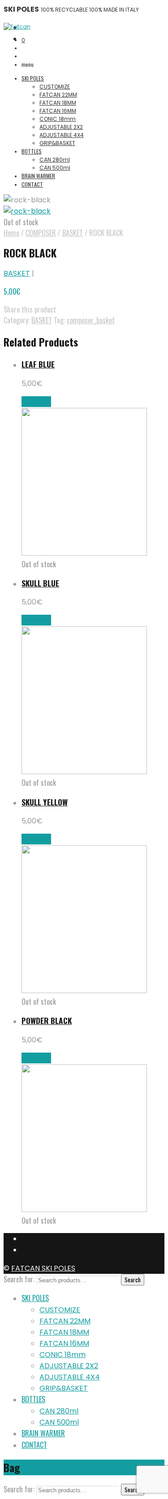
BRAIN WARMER (38, 176)
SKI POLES (33, 78)
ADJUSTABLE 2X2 (61, 127)
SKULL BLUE (40, 583)
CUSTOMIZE (54, 86)
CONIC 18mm (57, 119)
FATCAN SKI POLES (43, 1268)
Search (133, 1279)
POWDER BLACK (47, 1020)
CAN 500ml (54, 167)
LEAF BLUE (38, 364)
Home (11, 232)
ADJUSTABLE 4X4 (61, 135)
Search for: (19, 1279)
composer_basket (91, 320)
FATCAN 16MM (57, 111)
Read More (36, 401)
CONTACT (32, 184)
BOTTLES (32, 151)
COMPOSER (41, 232)
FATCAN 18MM (57, 103)
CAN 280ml (54, 159)
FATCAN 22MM (58, 95)
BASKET (72, 232)
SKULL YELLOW (45, 802)
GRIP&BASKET (57, 143)
